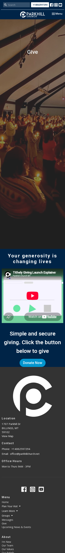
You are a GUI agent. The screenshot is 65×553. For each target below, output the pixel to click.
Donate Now (32, 363)
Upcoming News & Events (16, 527)
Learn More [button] (8, 511)
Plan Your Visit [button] (10, 506)
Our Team (7, 545)
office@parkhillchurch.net (25, 453)
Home (5, 502)
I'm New (6, 541)
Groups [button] (6, 515)
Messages (7, 519)
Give (4, 523)
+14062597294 (40, 4)
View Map (7, 436)
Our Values (8, 549)
